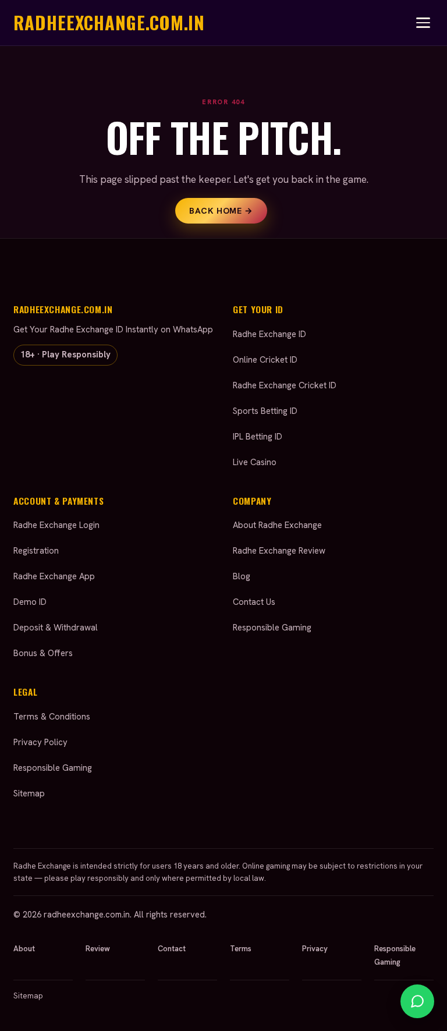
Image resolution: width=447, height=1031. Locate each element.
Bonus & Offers (43, 653)
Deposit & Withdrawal (55, 627)
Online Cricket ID (265, 360)
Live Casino (254, 462)
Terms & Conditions (51, 716)
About (24, 949)
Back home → (221, 211)
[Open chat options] (417, 1001)
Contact (172, 949)
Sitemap (29, 793)
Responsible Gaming (272, 627)
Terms (240, 949)
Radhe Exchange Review (279, 551)
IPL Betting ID (257, 436)
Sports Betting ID (265, 411)
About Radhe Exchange (277, 525)
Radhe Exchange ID (269, 334)
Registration (36, 551)
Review (98, 949)
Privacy (315, 949)
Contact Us (254, 602)
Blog (241, 576)
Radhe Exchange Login (56, 525)
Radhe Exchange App (54, 576)
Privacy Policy (40, 742)
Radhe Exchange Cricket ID (284, 385)
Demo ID (30, 602)
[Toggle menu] (423, 22)
